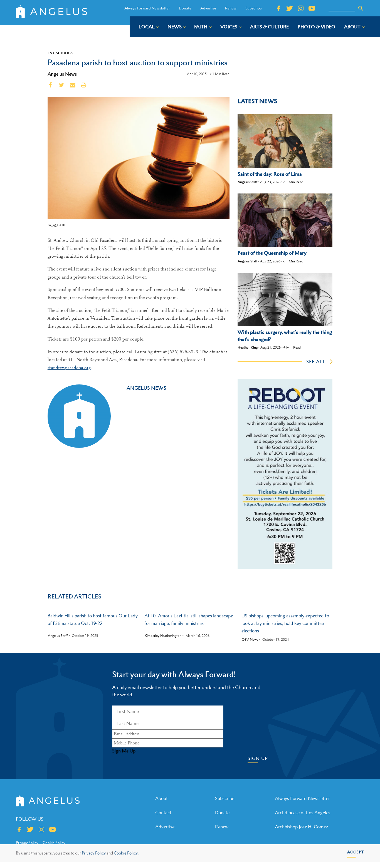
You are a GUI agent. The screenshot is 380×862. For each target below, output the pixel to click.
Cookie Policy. (126, 853)
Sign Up (258, 758)
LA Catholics (60, 53)
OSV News (250, 639)
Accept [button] (355, 851)
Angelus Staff (247, 182)
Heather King (248, 347)
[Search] (360, 8)
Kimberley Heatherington (163, 636)
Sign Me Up (123, 750)
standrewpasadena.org (69, 368)
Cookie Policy (54, 842)
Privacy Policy (94, 853)
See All (316, 361)
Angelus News (62, 74)
